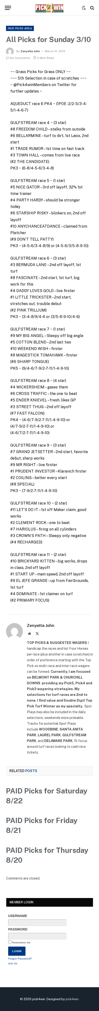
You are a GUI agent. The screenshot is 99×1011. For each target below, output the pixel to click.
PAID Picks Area (20, 28)
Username (17, 916)
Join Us (12, 963)
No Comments (20, 58)
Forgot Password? (20, 958)
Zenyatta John (30, 51)
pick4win (72, 999)
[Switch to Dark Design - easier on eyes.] (84, 8)
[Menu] (8, 7)
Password (17, 929)
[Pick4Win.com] (49, 8)
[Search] (91, 7)
